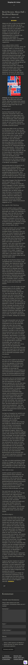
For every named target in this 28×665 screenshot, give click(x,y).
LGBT (4, 586)
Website (4, 636)
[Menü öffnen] (14, 5)
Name (4, 624)
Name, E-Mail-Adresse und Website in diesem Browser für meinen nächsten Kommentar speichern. (14, 644)
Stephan (13, 17)
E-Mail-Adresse (6, 630)
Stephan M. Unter (14, 2)
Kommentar (5, 608)
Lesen (18, 17)
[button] (25, 662)
